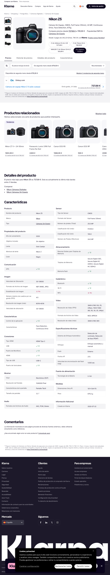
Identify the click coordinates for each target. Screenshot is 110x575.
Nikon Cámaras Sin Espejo (17, 192)
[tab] (8, 58)
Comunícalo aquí (44, 433)
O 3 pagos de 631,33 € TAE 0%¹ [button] (14, 155)
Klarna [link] (6, 14)
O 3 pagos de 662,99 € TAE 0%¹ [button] (63, 155)
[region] (55, 560)
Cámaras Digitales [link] (36, 14)
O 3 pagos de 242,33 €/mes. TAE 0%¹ (89, 88)
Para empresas (24, 1)
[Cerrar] (93, 550)
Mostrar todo (101, 113)
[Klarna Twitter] (51, 522)
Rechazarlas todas (63, 566)
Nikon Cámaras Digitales (16, 189)
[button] (82, 6)
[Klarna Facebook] (40, 522)
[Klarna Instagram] (57, 522)
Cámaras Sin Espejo (57, 34)
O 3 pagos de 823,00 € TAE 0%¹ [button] (39, 155)
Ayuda (58, 6)
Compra (38, 6)
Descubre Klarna (26, 6)
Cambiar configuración (29, 566)
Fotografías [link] (24, 14)
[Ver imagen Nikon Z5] (7, 20)
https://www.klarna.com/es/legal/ (37, 96)
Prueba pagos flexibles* (96, 38)
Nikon (38, 218)
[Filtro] (6, 66)
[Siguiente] (103, 138)
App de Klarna (48, 6)
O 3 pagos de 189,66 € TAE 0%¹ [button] (87, 155)
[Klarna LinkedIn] (46, 522)
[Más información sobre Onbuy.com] (6, 80)
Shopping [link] (14, 14)
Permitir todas (83, 566)
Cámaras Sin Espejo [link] (52, 14)
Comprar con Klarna (11, 1)
